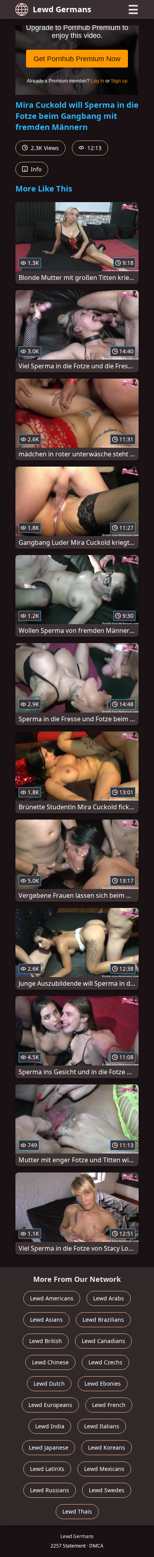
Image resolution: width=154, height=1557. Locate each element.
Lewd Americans (51, 1298)
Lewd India (49, 1426)
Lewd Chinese (50, 1362)
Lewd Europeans (50, 1405)
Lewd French (109, 1405)
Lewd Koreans (106, 1447)
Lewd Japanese (48, 1447)
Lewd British (45, 1341)
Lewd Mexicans (104, 1469)
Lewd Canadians (103, 1341)
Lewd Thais (77, 1511)
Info (35, 169)
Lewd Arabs (108, 1298)
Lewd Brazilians (103, 1319)
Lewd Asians (46, 1319)
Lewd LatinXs (47, 1469)
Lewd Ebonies (103, 1383)
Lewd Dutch (49, 1383)
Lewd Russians (49, 1490)
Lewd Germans (62, 9)
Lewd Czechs (105, 1362)
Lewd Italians (101, 1426)
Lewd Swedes (106, 1490)
